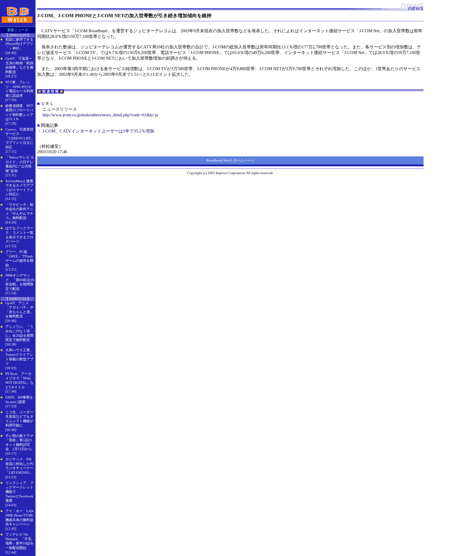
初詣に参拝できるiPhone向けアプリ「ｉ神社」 (19, 43)
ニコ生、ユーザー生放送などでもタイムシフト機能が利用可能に (19, 419)
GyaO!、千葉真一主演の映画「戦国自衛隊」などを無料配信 (19, 65)
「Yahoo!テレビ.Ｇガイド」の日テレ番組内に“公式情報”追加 (19, 164)
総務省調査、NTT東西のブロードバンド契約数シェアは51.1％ (19, 112)
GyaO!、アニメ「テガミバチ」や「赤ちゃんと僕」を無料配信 (19, 309)
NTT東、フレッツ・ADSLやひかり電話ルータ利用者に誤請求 (19, 89)
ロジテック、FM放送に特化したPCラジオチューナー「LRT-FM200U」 (19, 466)
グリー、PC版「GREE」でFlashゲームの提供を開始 (19, 258)
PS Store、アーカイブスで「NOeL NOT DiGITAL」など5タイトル (19, 380)
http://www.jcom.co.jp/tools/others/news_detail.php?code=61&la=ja (100, 115)
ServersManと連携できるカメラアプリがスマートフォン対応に (19, 187)
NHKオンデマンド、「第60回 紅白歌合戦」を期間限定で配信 (19, 282)
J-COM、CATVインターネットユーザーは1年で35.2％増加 (98, 131)
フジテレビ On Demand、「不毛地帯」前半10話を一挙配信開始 (19, 541)
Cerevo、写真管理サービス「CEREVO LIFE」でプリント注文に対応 (19, 138)
